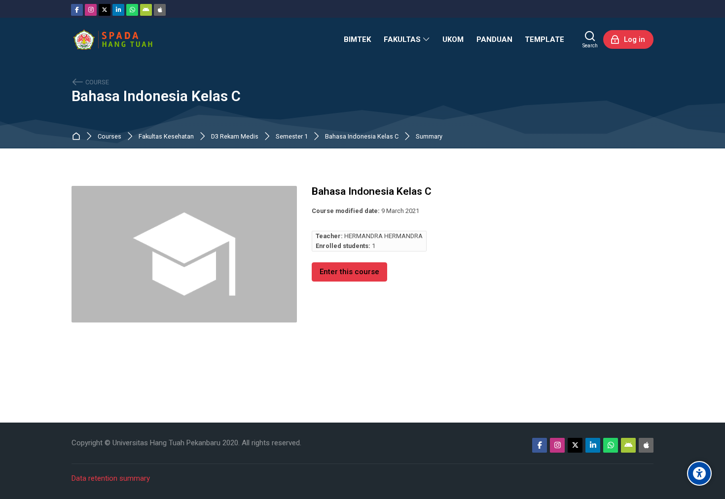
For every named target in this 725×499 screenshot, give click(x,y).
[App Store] (160, 10)
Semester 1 (292, 137)
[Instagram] (91, 10)
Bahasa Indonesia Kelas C (156, 96)
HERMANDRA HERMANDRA (383, 236)
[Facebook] (77, 10)
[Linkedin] (118, 10)
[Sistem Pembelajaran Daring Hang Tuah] (112, 39)
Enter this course (349, 271)
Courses (109, 137)
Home (78, 137)
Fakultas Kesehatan (166, 137)
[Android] (146, 10)
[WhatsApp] (132, 10)
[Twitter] (104, 10)
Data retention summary (111, 478)
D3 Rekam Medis (234, 137)
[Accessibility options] (699, 473)
